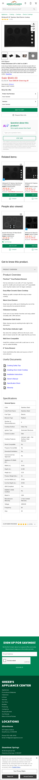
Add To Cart (19, 110)
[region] (19, 767)
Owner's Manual (12, 379)
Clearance (5, 695)
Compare (14, 198)
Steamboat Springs (10, 747)
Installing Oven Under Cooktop (17, 370)
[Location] (25, 3)
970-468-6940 (11, 735)
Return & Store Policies (9, 716)
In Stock (4, 697)
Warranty (10, 387)
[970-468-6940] (30, 3)
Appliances (5, 14)
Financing (5, 707)
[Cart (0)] (36, 3)
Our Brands (5, 714)
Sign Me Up (19, 667)
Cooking (11, 14)
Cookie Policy (16, 767)
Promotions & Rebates (9, 692)
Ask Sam (19, 138)
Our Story (5, 702)
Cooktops (18, 14)
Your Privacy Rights (19, 771)
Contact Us (5, 709)
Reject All (10, 776)
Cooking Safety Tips (14, 365)
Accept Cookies (28, 776)
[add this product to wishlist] (34, 29)
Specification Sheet (13, 383)
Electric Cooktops (28, 14)
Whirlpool (11, 84)
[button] (3, 3)
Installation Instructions (14, 374)
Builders (4, 704)
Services (4, 699)
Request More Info (20, 115)
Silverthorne (7, 726)
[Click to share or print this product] (34, 24)
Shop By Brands (7, 711)
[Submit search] (34, 9)
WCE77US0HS (10, 86)
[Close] (37, 758)
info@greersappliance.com (14, 738)
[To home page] (14, 3)
